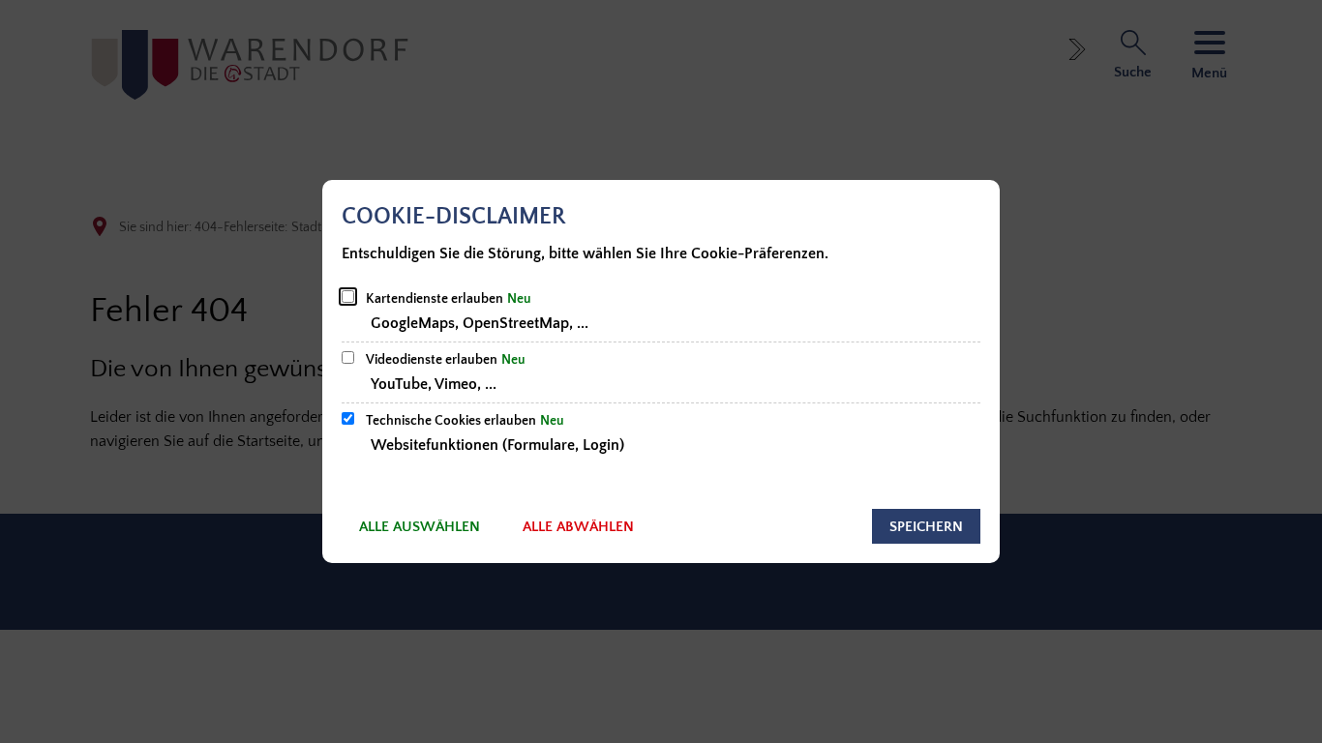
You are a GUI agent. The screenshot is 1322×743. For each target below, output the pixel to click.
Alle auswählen (419, 527)
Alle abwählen (578, 527)
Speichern (926, 527)
